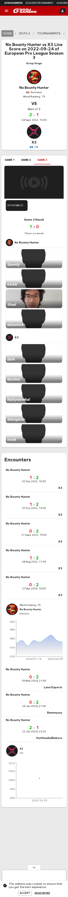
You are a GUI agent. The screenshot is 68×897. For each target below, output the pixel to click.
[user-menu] (62, 10)
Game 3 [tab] (42, 159)
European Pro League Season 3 (34, 55)
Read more (42, 893)
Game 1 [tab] (10, 159)
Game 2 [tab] (26, 159)
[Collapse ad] (34, 867)
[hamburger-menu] (6, 10)
